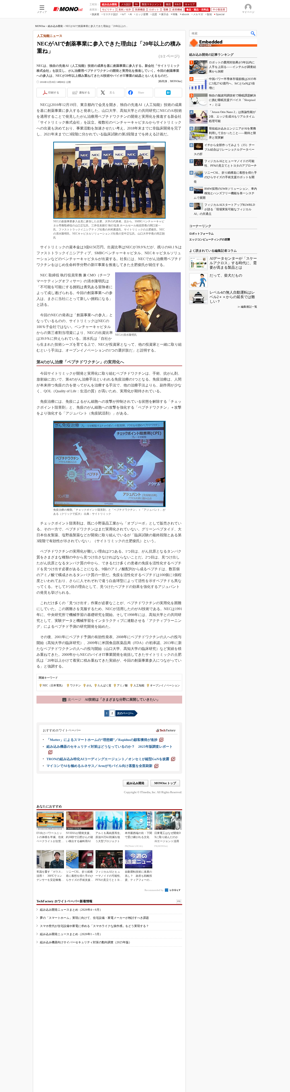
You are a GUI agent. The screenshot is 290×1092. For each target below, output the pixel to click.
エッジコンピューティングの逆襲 (209, 239)
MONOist (40, 26)
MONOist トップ (165, 783)
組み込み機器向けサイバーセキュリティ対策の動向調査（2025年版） (86, 942)
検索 (253, 33)
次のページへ (125, 713)
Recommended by (154, 890)
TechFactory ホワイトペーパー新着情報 (64, 901)
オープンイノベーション (165, 685)
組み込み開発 (55, 26)
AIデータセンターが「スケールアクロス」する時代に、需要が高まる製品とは (233, 262)
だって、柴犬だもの (226, 275)
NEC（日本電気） (53, 685)
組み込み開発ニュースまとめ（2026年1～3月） (71, 934)
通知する (84, 92)
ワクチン (75, 685)
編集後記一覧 (249, 306)
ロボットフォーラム (201, 233)
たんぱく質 (104, 685)
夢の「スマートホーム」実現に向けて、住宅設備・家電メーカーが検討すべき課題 (94, 918)
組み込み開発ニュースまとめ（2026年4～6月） (71, 909)
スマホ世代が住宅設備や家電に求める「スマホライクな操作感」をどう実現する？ (94, 926)
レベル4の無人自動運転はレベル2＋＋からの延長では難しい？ (232, 296)
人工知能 (138, 685)
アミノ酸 (122, 685)
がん (89, 685)
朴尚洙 (163, 81)
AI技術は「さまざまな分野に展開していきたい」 (111, 699)
